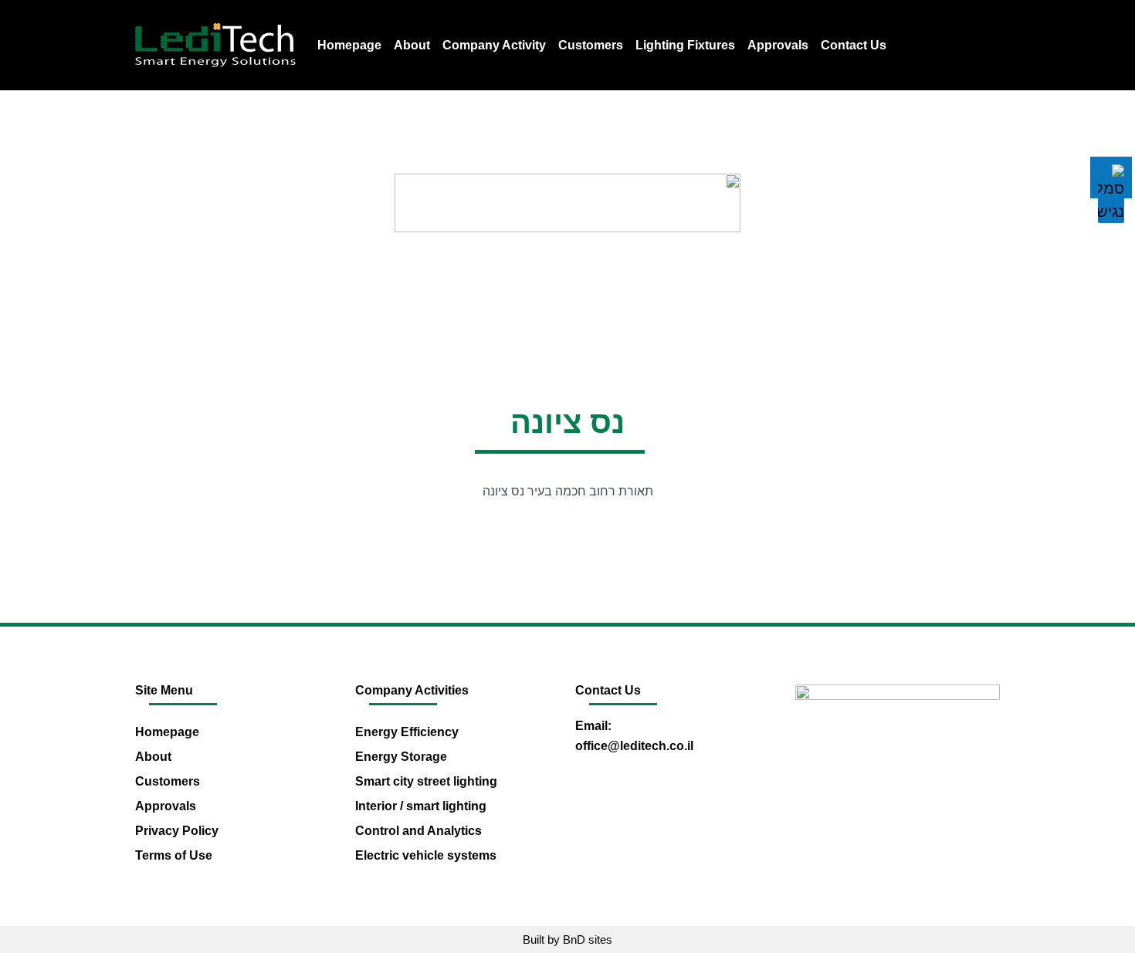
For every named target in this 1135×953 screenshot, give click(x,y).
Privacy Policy (177, 830)
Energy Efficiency (407, 731)
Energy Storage (401, 756)
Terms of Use (173, 855)
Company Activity (494, 45)
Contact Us (853, 45)
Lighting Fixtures (685, 45)
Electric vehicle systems (425, 855)
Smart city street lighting (426, 781)
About (412, 45)
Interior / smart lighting (420, 806)
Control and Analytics (418, 830)
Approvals (777, 45)
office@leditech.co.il (634, 745)
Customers (590, 45)
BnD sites (587, 939)
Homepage (349, 45)
